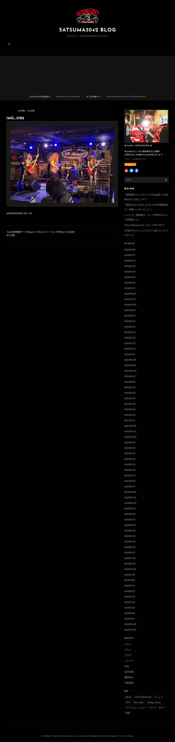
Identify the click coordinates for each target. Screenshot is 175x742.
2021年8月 (129, 580)
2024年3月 (130, 410)
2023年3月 (130, 476)
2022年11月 (130, 498)
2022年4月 (130, 536)
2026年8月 (130, 250)
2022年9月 (130, 509)
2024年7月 (130, 388)
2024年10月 (130, 371)
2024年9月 (130, 376)
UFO (127, 703)
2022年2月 (130, 547)
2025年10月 (130, 305)
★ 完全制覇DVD (93, 97)
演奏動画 (129, 683)
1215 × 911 (28, 214)
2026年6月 (130, 261)
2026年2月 (130, 283)
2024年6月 (130, 393)
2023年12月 (130, 426)
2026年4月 (130, 272)
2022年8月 (130, 514)
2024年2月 (130, 415)
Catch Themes (127, 736)
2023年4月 (130, 470)
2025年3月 (130, 343)
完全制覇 (129, 672)
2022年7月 (130, 520)
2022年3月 (130, 542)
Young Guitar (154, 703)
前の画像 (21, 111)
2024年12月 (130, 360)
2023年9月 (130, 443)
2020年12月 (130, 624)
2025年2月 (130, 349)
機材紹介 (129, 677)
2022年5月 (130, 531)
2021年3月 (129, 608)
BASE (128, 697)
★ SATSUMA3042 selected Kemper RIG (126, 97)
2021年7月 (129, 586)
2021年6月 (129, 591)
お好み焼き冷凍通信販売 (39, 97)
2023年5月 (130, 465)
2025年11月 (130, 299)
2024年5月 (130, 399)
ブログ (127, 655)
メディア (129, 661)
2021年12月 (130, 558)
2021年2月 (129, 613)
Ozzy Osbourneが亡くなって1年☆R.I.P (144, 225)
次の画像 (31, 111)
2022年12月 (130, 492)
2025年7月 (130, 321)
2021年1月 (129, 619)
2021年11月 (129, 564)
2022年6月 (130, 525)
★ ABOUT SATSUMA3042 (68, 97)
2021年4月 (129, 602)
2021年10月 (130, 569)
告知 (126, 666)
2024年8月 (130, 382)
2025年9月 (130, 310)
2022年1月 (129, 553)
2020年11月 (130, 630)
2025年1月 (129, 354)
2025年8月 (130, 316)
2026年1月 (129, 288)
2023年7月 (130, 454)
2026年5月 (130, 266)
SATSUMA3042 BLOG (87, 30)
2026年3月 (130, 277)
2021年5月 (129, 597)
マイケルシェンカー (135, 708)
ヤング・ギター (157, 708)
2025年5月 (130, 332)
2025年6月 (130, 327)
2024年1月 (129, 421)
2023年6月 (130, 459)
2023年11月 (130, 432)
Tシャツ (159, 697)
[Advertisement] (87, 74)
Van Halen (139, 703)
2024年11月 (130, 365)
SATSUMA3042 (143, 697)
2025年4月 (130, 338)
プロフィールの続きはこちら (135, 159)
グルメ (127, 644)
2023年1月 (129, 487)
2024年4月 (130, 404)
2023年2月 (130, 481)
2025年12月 (130, 294)
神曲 (127, 713)
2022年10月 (130, 503)
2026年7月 (130, 255)
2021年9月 (129, 575)
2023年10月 (130, 437)
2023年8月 (130, 448)
